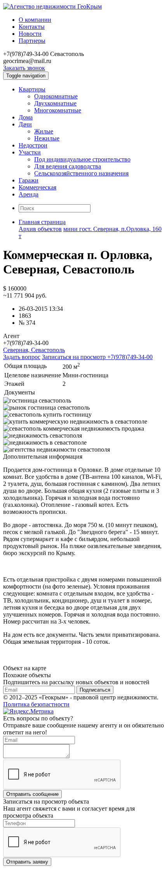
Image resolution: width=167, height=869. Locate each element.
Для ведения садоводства (67, 166)
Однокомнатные (56, 96)
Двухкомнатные (55, 103)
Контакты (32, 26)
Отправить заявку (27, 862)
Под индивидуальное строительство (82, 159)
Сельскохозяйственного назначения (81, 173)
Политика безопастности (36, 704)
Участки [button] (30, 152)
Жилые (43, 131)
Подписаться (95, 690)
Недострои (33, 145)
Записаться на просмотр (97, 357)
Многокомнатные (57, 110)
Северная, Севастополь (34, 350)
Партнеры (32, 40)
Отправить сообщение (32, 794)
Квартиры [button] (32, 89)
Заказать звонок (24, 68)
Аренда (28, 194)
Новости (30, 33)
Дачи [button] (25, 124)
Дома (26, 117)
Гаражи (28, 180)
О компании (35, 19)
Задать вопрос (21, 357)
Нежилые (46, 138)
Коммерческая (37, 187)
